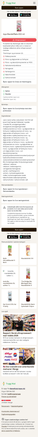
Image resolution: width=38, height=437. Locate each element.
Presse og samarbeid (8, 396)
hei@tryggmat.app (14, 394)
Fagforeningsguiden (8, 414)
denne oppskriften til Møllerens (10, 431)
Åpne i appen (19, 8)
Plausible (4, 426)
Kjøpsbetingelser (17, 406)
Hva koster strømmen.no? (10, 411)
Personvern (5, 406)
